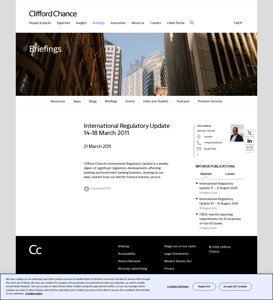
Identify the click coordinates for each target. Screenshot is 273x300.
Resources (58, 101)
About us (137, 23)
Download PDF (100, 188)
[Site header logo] (129, 13)
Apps (77, 101)
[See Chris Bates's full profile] (201, 154)
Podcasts (183, 101)
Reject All (204, 286)
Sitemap (123, 246)
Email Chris (210, 148)
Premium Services (210, 101)
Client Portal (175, 23)
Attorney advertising (132, 268)
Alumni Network (129, 261)
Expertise (63, 23)
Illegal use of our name (180, 246)
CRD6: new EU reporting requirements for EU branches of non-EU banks (220, 219)
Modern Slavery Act (178, 261)
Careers (155, 23)
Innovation (118, 23)
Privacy (169, 268)
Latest (230, 174)
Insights (81, 23)
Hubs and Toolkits (155, 101)
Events (130, 101)
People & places (40, 23)
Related (206, 174)
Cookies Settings (178, 286)
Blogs (93, 101)
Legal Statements (176, 254)
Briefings (99, 23)
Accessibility (127, 254)
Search (192, 23)
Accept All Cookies (235, 286)
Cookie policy (34, 293)
